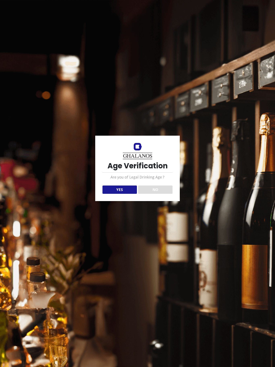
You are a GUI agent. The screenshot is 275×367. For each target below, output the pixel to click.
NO (155, 189)
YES (119, 189)
